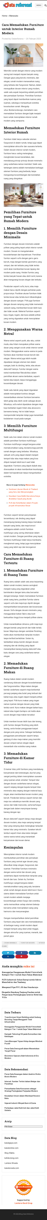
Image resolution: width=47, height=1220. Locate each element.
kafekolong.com (11, 1158)
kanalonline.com (11, 1148)
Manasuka (13, 16)
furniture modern (28, 943)
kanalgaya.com (11, 1143)
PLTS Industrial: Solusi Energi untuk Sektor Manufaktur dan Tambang (21, 981)
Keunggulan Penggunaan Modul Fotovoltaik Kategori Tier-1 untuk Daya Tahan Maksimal (22, 973)
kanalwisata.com (12, 1168)
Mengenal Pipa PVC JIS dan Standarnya (20, 987)
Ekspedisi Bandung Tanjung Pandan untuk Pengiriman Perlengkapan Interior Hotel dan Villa (22, 994)
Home (4, 16)
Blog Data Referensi (26, 1214)
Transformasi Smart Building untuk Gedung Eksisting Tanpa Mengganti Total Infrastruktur (23, 1019)
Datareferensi (18, 39)
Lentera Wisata (11, 1163)
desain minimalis (10, 943)
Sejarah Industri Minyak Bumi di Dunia (20, 1103)
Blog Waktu (9, 1153)
